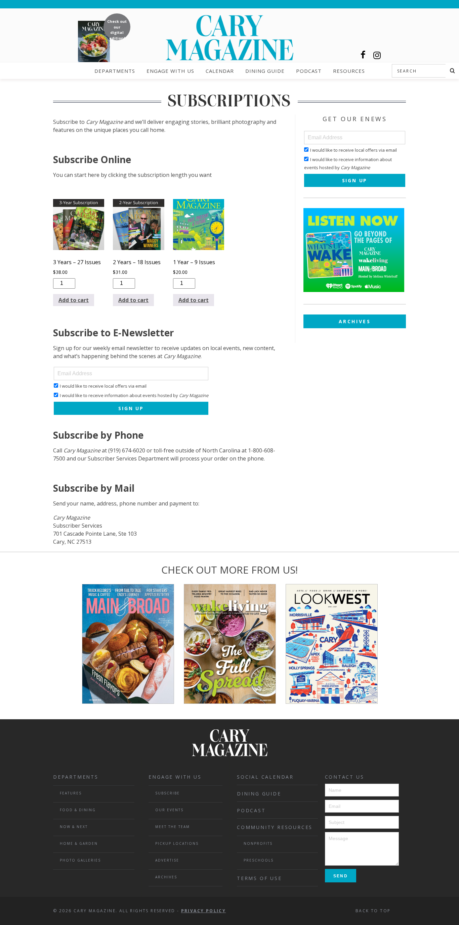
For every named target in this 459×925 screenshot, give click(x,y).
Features (71, 793)
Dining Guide (265, 70)
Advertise (167, 860)
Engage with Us (170, 70)
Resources (349, 70)
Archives (355, 321)
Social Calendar (265, 777)
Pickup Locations (177, 843)
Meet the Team (172, 826)
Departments (114, 70)
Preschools (259, 860)
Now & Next (74, 826)
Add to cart (73, 300)
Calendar (220, 70)
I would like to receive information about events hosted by (134, 395)
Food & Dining (78, 810)
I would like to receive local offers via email (103, 386)
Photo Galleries (80, 860)
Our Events (169, 810)
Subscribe (167, 793)
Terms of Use (259, 878)
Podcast (309, 70)
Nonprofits (258, 843)
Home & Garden (79, 843)
